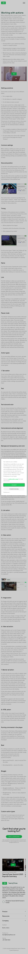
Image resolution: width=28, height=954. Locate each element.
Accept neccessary (14, 489)
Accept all (14, 484)
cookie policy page (13, 479)
